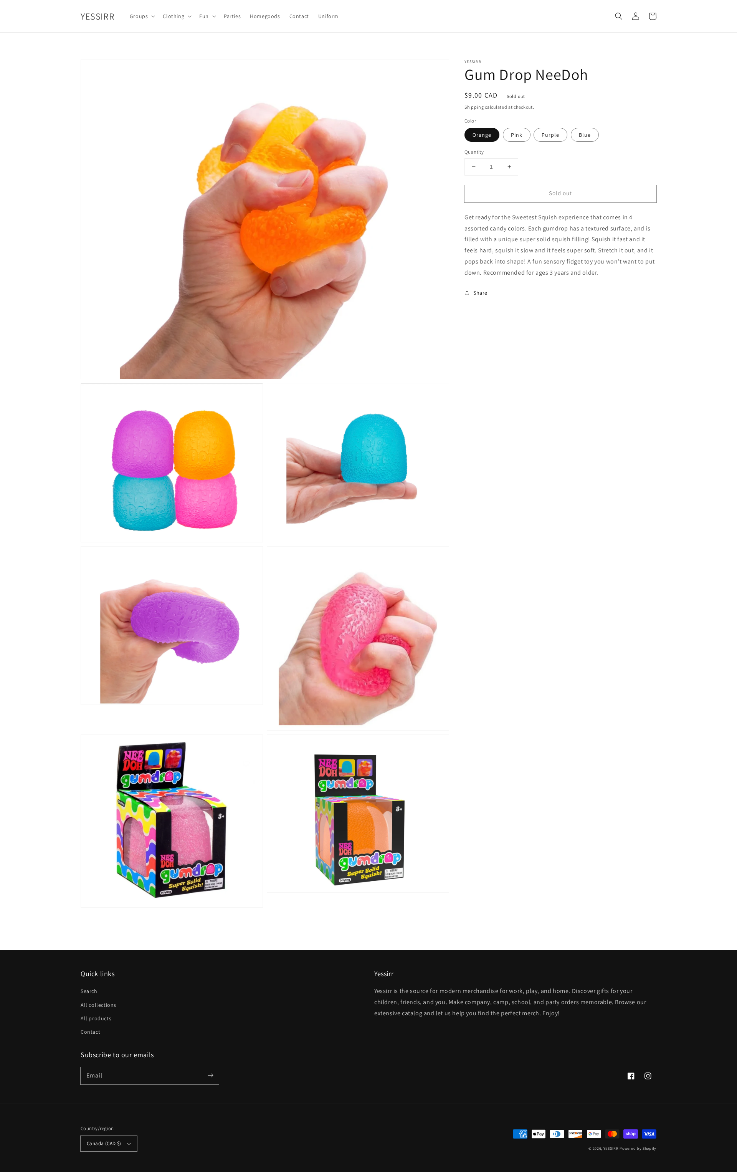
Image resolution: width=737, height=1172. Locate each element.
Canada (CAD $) (104, 1143)
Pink (516, 134)
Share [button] (480, 292)
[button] (618, 16)
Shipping (474, 107)
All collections (98, 1004)
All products (96, 1018)
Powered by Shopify (638, 1148)
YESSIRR (611, 1148)
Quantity (474, 152)
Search (89, 991)
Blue (585, 134)
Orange (482, 134)
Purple (550, 134)
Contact (90, 1031)
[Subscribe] (210, 1075)
